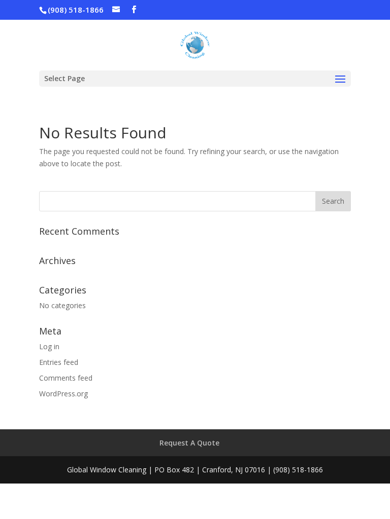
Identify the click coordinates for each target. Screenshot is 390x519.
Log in (49, 346)
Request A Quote (189, 443)
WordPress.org (63, 393)
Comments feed (65, 378)
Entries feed (58, 362)
